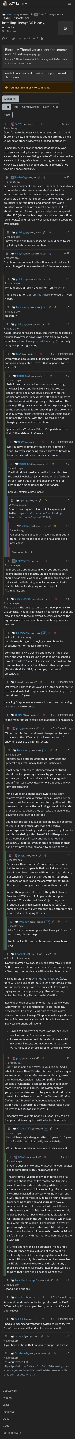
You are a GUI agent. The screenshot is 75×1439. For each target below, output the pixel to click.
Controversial (30, 106)
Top (15, 106)
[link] (13, 38)
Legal (6, 1404)
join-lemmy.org (12, 1432)
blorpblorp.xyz (9, 31)
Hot (6, 106)
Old (55, 106)
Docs (6, 1418)
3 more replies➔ (22, 552)
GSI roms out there (38, 294)
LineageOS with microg (40, 341)
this (41, 287)
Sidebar (9, 98)
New (46, 106)
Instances (8, 1411)
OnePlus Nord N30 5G (45, 978)
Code (6, 1425)
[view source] (41, 39)
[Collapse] (6, 124)
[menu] (69, 3)
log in (24, 87)
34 (6, 38)
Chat (7, 115)
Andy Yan (59, 287)
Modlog (7, 1397)
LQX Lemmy (18, 3)
